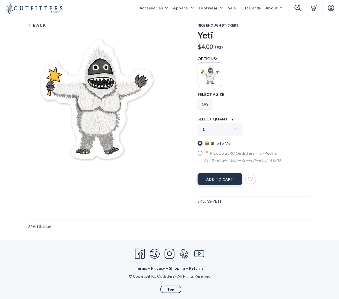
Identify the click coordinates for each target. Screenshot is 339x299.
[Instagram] (169, 253)
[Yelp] (184, 253)
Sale (232, 7)
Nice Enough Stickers (218, 25)
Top (170, 289)
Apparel (181, 7)
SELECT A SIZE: (211, 94)
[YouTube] (199, 253)
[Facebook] (139, 253)
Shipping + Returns (186, 268)
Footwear (208, 7)
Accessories (151, 7)
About (272, 7)
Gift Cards (250, 7)
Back (39, 25)
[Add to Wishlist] (250, 179)
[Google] (154, 253)
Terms (141, 268)
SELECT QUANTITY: (216, 118)
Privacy (158, 268)
